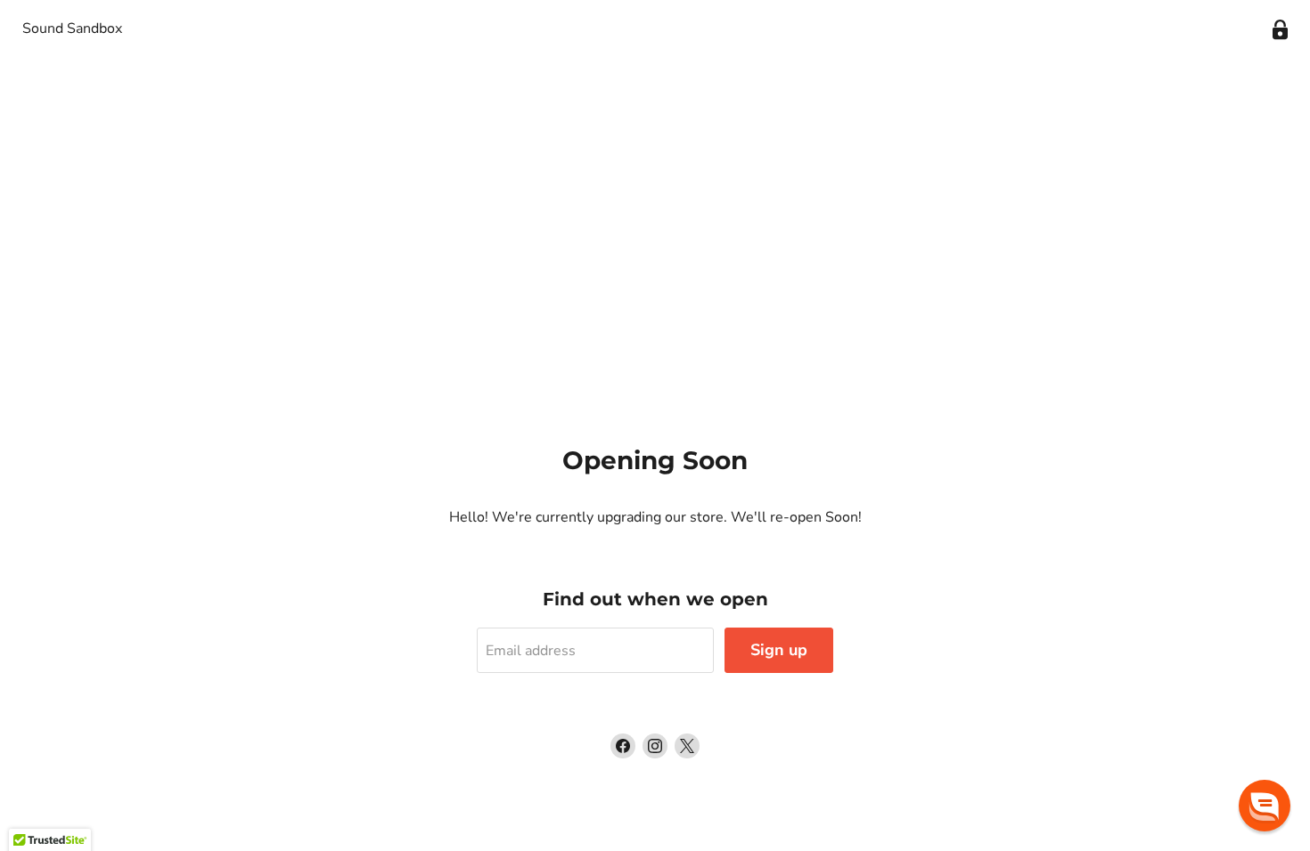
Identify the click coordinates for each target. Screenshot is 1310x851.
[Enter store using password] (1280, 29)
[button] (1264, 805)
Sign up (778, 650)
